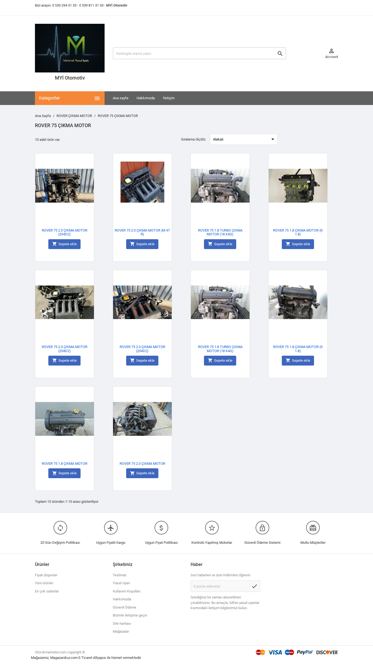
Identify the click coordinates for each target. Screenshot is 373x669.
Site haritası (122, 623)
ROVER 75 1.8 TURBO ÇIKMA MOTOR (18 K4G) (220, 232)
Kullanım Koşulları (126, 591)
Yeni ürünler (44, 583)
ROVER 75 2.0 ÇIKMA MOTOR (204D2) (64, 232)
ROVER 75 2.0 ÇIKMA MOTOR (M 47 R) (142, 232)
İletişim (168, 98)
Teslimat (119, 575)
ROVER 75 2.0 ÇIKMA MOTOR (142, 463)
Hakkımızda (146, 98)
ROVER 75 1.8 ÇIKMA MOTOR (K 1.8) (298, 232)
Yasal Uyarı (121, 583)
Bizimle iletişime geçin (130, 615)
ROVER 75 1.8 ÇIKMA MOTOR (64, 463)
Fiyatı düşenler (46, 575)
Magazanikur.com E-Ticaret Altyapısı (78, 658)
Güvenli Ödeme (124, 607)
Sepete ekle (64, 243)
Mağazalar (121, 631)
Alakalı (244, 139)
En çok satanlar (47, 591)
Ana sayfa (120, 98)
